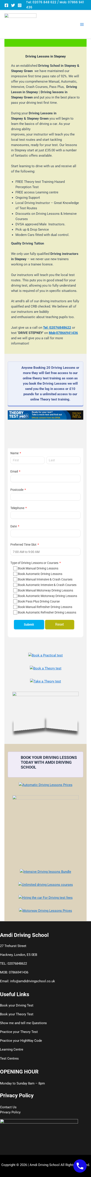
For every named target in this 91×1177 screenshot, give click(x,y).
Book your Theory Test (16, 1014)
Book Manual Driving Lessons (38, 568)
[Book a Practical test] (45, 655)
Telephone (17, 508)
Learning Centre (11, 1049)
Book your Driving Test (16, 1005)
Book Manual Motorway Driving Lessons (45, 590)
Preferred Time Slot (23, 544)
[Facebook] (6, 5)
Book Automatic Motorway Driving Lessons (47, 596)
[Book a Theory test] (45, 668)
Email (14, 471)
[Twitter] (13, 5)
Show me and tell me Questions (23, 1023)
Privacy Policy (10, 1112)
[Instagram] (20, 5)
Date (13, 526)
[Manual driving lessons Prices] (45, 828)
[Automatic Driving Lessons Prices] (45, 785)
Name (14, 453)
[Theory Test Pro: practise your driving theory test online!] (45, 415)
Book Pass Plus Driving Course (39, 601)
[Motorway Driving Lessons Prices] (45, 910)
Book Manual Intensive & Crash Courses (45, 579)
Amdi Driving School (45, 1165)
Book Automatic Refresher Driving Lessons (47, 612)
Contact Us (8, 1107)
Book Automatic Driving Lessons (40, 574)
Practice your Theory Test (19, 1032)
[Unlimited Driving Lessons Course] (45, 884)
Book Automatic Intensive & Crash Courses (47, 585)
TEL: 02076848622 (13, 964)
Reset (59, 624)
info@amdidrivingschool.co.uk (32, 981)
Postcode (16, 489)
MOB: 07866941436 (14, 972)
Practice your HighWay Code (21, 1041)
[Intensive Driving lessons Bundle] (45, 871)
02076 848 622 (44, 2)
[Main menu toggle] (82, 24)
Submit (29, 624)
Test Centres (9, 1058)
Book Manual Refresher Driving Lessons (45, 607)
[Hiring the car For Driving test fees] (46, 897)
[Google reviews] (45, 712)
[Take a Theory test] (45, 681)
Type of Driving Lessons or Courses (34, 563)
